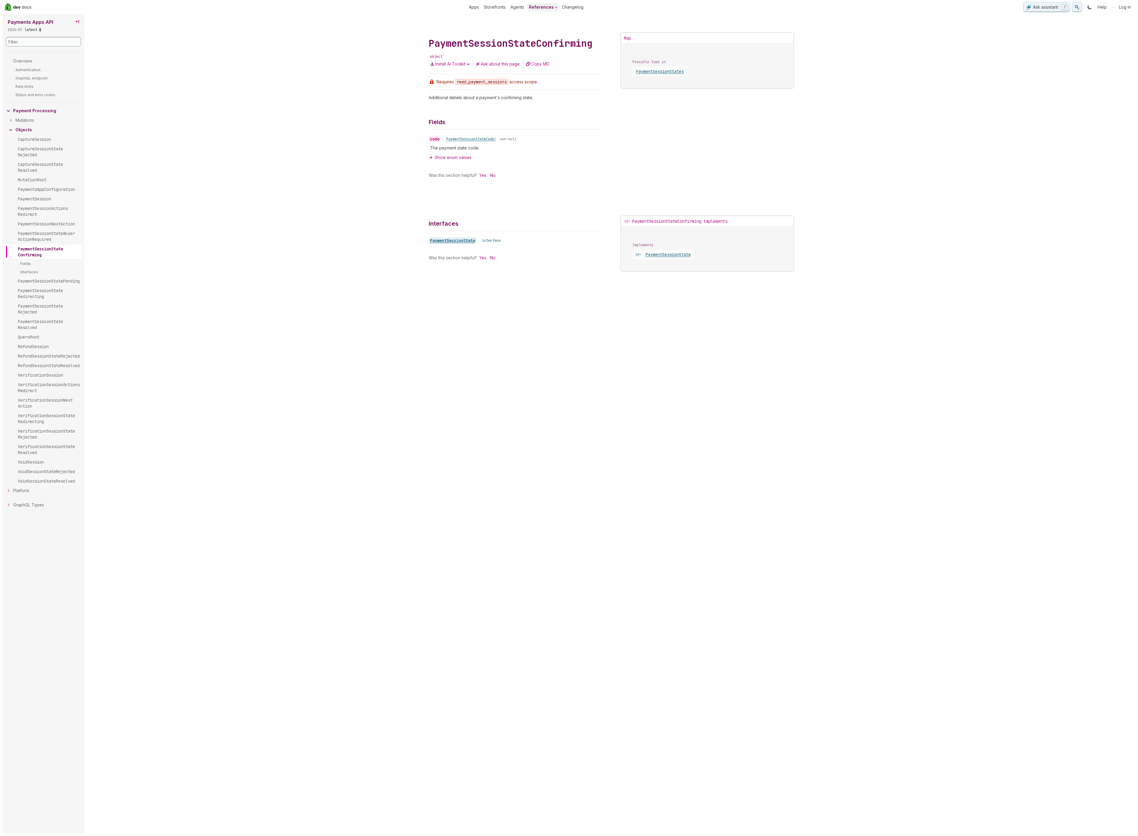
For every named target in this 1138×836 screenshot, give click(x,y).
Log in (1125, 7)
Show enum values (453, 157)
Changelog (572, 7)
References (541, 7)
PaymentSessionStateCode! (471, 139)
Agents (517, 7)
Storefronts (495, 7)
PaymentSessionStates (660, 71)
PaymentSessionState (452, 240)
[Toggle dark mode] (1090, 7)
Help (1102, 7)
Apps (474, 7)
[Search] (1077, 7)
